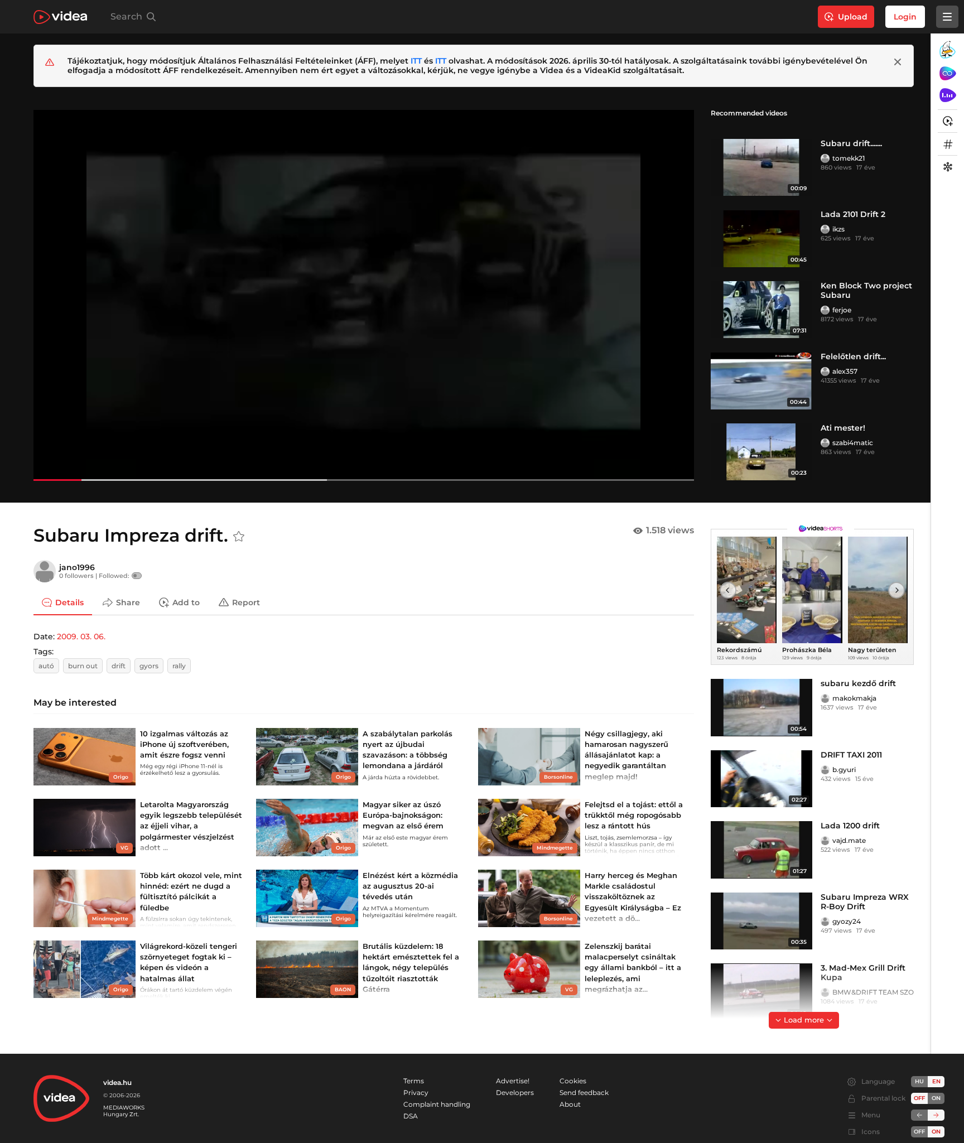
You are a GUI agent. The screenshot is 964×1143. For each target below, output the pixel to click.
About (570, 1104)
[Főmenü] (947, 17)
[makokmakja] (825, 698)
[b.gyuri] (825, 769)
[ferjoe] (825, 310)
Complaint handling (436, 1104)
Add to (186, 602)
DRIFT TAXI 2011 (851, 755)
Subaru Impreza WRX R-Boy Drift (865, 901)
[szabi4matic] (825, 442)
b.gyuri (844, 769)
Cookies (573, 1081)
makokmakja (854, 698)
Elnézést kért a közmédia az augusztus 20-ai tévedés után (410, 886)
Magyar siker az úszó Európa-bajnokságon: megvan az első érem (403, 815)
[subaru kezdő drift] (761, 707)
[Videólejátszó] (363, 295)
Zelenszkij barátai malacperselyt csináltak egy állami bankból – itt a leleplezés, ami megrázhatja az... (633, 968)
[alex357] (825, 371)
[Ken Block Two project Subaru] (761, 310)
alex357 (844, 371)
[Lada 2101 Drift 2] (761, 238)
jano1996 (77, 567)
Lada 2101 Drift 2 (853, 214)
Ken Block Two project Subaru (866, 290)
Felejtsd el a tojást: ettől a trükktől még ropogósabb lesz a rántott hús (634, 815)
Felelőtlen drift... (853, 356)
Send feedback (584, 1092)
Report (246, 602)
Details (69, 602)
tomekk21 (848, 158)
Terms (413, 1081)
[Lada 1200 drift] (761, 850)
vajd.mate (849, 840)
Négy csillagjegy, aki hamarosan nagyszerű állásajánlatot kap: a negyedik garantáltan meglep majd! (626, 755)
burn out (83, 666)
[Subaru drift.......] (761, 167)
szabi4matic (852, 442)
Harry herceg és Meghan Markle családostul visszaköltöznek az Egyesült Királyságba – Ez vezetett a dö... (633, 897)
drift (119, 666)
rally (179, 666)
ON (936, 1098)
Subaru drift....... (851, 143)
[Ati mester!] (761, 452)
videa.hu (117, 1082)
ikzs (838, 229)
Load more (804, 1019)
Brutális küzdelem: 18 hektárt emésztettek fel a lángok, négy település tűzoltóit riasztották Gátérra (411, 968)
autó (46, 666)
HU (919, 1081)
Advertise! (512, 1081)
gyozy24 (846, 921)
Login (905, 17)
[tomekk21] (825, 158)
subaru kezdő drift (858, 683)
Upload (852, 17)
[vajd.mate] (825, 840)
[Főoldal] (60, 17)
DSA (410, 1116)
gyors (148, 666)
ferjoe (841, 310)
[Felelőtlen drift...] (761, 380)
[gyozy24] (825, 921)
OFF (919, 1131)
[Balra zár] (919, 1115)
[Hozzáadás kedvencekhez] (238, 536)
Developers (515, 1092)
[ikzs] (825, 229)
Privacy (415, 1092)
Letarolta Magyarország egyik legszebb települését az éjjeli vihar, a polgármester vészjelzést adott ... (191, 826)
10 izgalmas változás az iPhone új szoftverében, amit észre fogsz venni (184, 744)
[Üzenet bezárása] (897, 61)
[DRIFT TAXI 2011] (761, 779)
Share (128, 602)
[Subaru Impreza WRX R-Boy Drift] (761, 921)
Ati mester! (843, 428)
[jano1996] (44, 571)
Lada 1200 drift (850, 826)
